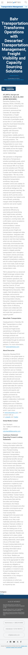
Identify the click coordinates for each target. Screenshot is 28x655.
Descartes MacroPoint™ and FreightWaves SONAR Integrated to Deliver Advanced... (13, 610)
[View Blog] (7, 642)
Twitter (16, 417)
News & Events (12, 79)
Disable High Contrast (16, 647)
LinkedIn (8, 417)
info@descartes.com (14, 635)
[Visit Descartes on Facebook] (20, 642)
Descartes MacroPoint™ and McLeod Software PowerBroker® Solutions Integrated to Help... (13, 606)
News (2, 594)
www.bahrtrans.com (12, 347)
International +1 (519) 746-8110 (14, 629)
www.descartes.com (11, 412)
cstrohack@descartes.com (12, 431)
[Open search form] (26, 2)
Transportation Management (12, 7)
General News (20, 79)
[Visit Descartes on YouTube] (14, 642)
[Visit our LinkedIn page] (8, 90)
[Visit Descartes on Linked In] (10, 642)
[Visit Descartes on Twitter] (17, 642)
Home (5, 79)
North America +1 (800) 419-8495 (14, 622)
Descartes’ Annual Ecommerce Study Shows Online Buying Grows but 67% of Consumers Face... (13, 614)
